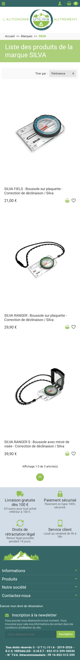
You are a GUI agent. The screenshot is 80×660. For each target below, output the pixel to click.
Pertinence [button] (58, 73)
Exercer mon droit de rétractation (21, 606)
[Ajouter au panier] (67, 200)
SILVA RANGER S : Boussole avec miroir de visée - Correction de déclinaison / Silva (36, 444)
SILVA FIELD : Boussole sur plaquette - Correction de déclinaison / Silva (33, 191)
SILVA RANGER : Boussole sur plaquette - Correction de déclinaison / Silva (35, 317)
